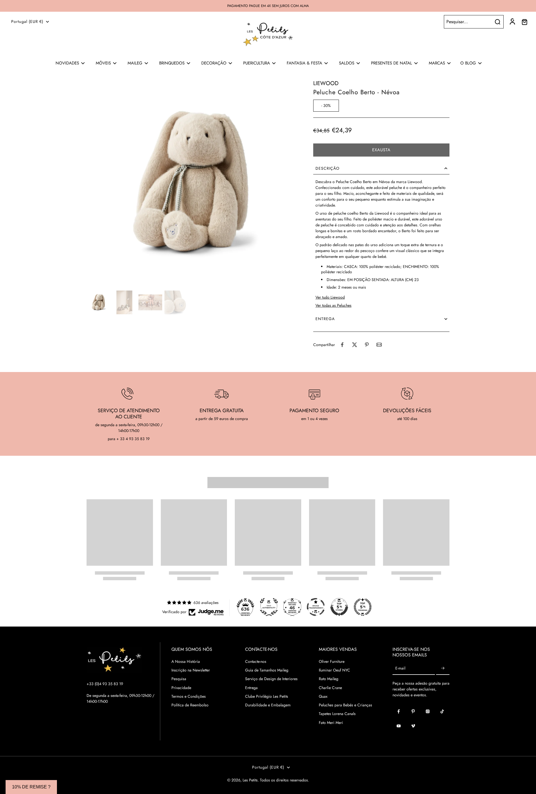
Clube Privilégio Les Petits (266, 696)
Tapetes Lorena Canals (337, 713)
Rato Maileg (328, 679)
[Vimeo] (413, 726)
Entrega (251, 687)
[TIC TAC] (442, 711)
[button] (381, 150)
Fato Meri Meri (331, 722)
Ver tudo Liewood (330, 297)
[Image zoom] (191, 184)
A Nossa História (185, 661)
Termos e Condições (188, 696)
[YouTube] (399, 726)
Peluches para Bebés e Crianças (345, 705)
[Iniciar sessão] (512, 21)
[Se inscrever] (442, 668)
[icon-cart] (524, 21)
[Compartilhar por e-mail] (379, 345)
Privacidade (181, 687)
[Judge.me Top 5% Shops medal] (339, 607)
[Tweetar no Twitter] (354, 345)
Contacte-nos (255, 661)
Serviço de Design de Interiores (271, 679)
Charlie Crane (330, 687)
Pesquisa (178, 679)
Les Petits (250, 780)
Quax (323, 696)
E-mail (400, 668)
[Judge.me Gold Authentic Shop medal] (269, 607)
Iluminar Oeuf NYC (334, 670)
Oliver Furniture (331, 661)
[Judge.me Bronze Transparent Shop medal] (316, 607)
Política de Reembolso (190, 705)
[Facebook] (399, 711)
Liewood (326, 83)
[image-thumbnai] (98, 302)
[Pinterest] (413, 711)
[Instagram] (428, 711)
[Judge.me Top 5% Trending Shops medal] (363, 607)
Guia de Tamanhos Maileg (266, 670)
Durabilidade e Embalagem (268, 705)
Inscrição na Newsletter (190, 670)
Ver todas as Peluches (333, 305)
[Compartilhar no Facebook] (342, 345)
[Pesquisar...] (497, 22)
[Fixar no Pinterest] (367, 345)
